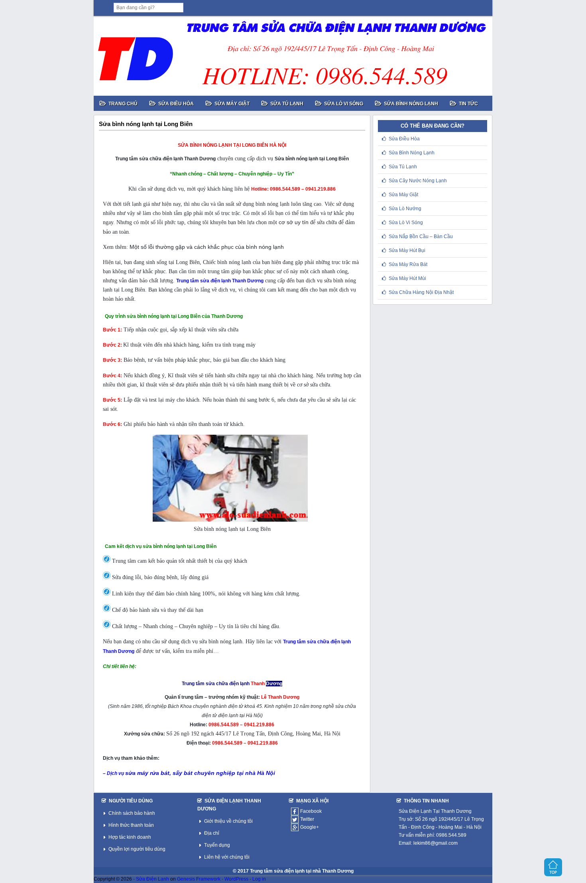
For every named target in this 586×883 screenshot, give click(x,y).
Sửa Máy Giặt (403, 194)
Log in (259, 879)
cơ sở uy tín (294, 222)
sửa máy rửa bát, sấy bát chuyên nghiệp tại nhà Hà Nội (200, 773)
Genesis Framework (198, 879)
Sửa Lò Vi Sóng (406, 222)
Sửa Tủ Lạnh (403, 167)
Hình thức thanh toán (131, 825)
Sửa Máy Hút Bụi (407, 250)
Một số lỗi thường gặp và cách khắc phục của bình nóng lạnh (207, 247)
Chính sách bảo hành (131, 813)
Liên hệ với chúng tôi (227, 857)
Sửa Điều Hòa (404, 139)
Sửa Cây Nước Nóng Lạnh (418, 180)
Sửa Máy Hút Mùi (407, 278)
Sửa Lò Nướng (405, 208)
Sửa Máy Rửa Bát (408, 264)
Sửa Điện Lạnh (152, 879)
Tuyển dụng (217, 845)
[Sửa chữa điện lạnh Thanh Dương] (293, 56)
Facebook (311, 811)
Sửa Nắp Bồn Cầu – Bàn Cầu (421, 236)
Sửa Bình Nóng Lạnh (412, 153)
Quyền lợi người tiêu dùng (136, 849)
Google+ (309, 827)
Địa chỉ (211, 833)
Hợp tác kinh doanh (129, 837)
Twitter (307, 819)
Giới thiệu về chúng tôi (228, 821)
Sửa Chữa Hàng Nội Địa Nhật (421, 292)
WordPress (236, 879)
